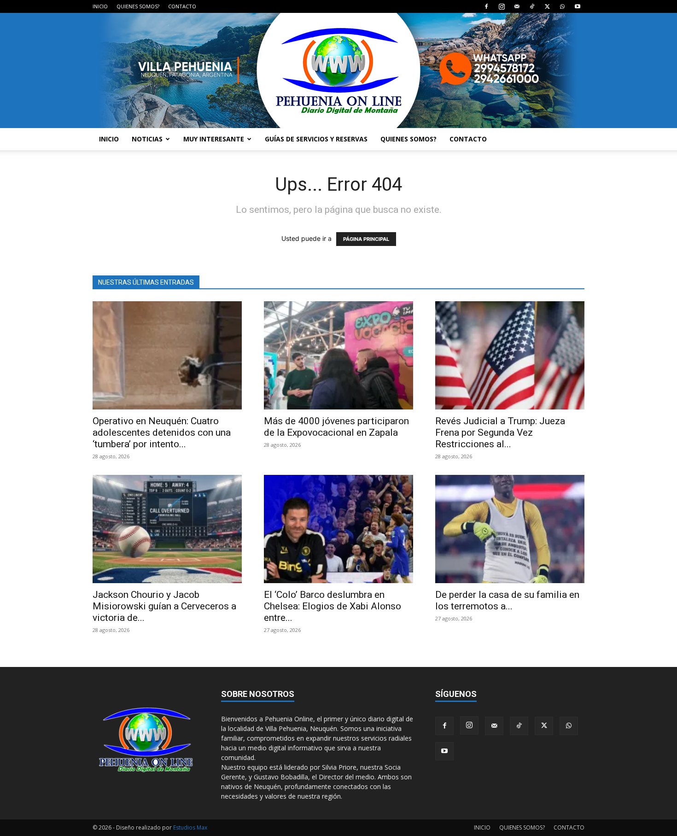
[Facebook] (486, 6)
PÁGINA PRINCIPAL (366, 239)
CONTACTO (182, 6)
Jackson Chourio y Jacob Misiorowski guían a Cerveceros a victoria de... (164, 606)
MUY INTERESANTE (213, 138)
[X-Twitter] (547, 6)
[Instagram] (501, 6)
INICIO (100, 6)
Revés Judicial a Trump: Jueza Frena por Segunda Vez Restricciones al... (500, 432)
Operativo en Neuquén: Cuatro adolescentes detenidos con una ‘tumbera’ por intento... (162, 432)
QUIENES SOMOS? (138, 6)
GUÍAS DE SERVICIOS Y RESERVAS (316, 138)
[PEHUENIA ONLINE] (338, 70)
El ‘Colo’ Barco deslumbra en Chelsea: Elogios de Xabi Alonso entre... (332, 606)
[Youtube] (577, 6)
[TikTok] (532, 6)
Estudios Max (190, 827)
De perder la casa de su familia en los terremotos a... (507, 600)
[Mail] (517, 6)
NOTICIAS (147, 138)
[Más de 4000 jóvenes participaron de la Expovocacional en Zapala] (338, 355)
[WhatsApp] (562, 6)
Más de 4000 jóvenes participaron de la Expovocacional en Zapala (336, 426)
